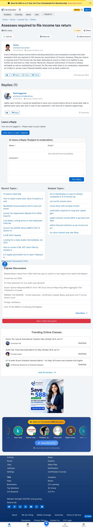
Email (51, 145)
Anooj (15, 45)
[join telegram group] (42, 506)
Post (26, 261)
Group (53, 488)
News (50, 457)
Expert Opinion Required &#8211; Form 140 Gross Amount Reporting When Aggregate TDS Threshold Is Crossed (43, 288)
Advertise (59, 515)
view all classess (45, 372)
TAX (9, 477)
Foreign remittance (12, 302)
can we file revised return (61, 201)
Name (12, 145)
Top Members (13, 488)
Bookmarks (12, 484)
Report (87, 75)
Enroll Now (82, 343)
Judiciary (11, 468)
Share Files (52, 464)
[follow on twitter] (9, 506)
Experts (51, 461)
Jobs (37, 14)
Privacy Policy (40, 520)
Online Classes (46, 332)
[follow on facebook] (15, 506)
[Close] (90, 3)
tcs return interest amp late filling (64, 232)
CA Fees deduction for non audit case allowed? (24, 283)
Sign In (87, 10)
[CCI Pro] (46, 396)
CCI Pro (51, 492)
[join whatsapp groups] (37, 506)
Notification (53, 468)
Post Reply (76, 179)
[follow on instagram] (20, 506)
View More (80, 313)
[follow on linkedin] (26, 506)
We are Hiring (27, 515)
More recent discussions (11, 261)
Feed (9, 481)
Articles (10, 457)
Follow (36, 75)
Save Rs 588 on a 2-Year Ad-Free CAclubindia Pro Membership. (46, 3)
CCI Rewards (12, 492)
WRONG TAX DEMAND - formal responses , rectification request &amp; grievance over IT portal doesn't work (45, 296)
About (14, 515)
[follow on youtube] (31, 506)
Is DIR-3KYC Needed (12, 235)
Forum (9, 461)
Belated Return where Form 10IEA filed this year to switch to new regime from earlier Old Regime (45, 274)
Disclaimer (25, 520)
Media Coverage (44, 515)
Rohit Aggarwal (19, 93)
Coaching (18, 14)
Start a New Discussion (47, 321)
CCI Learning (53, 484)
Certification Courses (57, 472)
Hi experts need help (12, 194)
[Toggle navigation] (19, 9)
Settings (10, 472)
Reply (17, 75)
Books (28, 14)
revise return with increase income (64, 206)
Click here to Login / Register (15, 133)
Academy (7, 14)
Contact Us (55, 520)
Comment (14, 158)
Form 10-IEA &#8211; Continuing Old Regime (23, 307)
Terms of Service (74, 515)
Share (26, 75)
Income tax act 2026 (13, 278)
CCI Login (67, 520)
